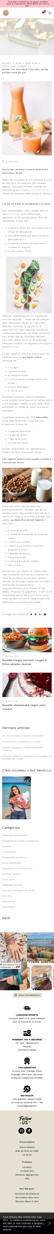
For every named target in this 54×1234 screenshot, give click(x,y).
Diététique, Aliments (15, 66)
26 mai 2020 (11, 161)
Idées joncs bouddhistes (14, 835)
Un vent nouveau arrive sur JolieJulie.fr (23, 735)
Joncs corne (8, 879)
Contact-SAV (27, 1171)
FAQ (27, 1178)
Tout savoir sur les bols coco (17, 868)
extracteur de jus (39, 190)
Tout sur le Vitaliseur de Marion (18, 890)
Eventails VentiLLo (11, 874)
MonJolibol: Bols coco (27, 1197)
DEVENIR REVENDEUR (27, 1194)
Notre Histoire (27, 1147)
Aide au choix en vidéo (27, 1151)
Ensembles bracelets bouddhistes (20, 841)
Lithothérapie (9, 852)
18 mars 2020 (12, 656)
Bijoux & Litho (32, 1201)
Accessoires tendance (13, 857)
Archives (6, 846)
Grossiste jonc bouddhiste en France (22, 741)
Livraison (27, 1167)
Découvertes (8, 901)
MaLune (19, 1201)
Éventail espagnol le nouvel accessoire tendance (22, 749)
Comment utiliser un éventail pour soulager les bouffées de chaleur (27, 757)
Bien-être (32, 63)
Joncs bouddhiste (11, 863)
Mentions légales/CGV (27, 1175)
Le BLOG (27, 1155)
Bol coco (12, 214)
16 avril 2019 (11, 701)
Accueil (7, 63)
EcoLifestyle (8, 907)
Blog (19, 63)
